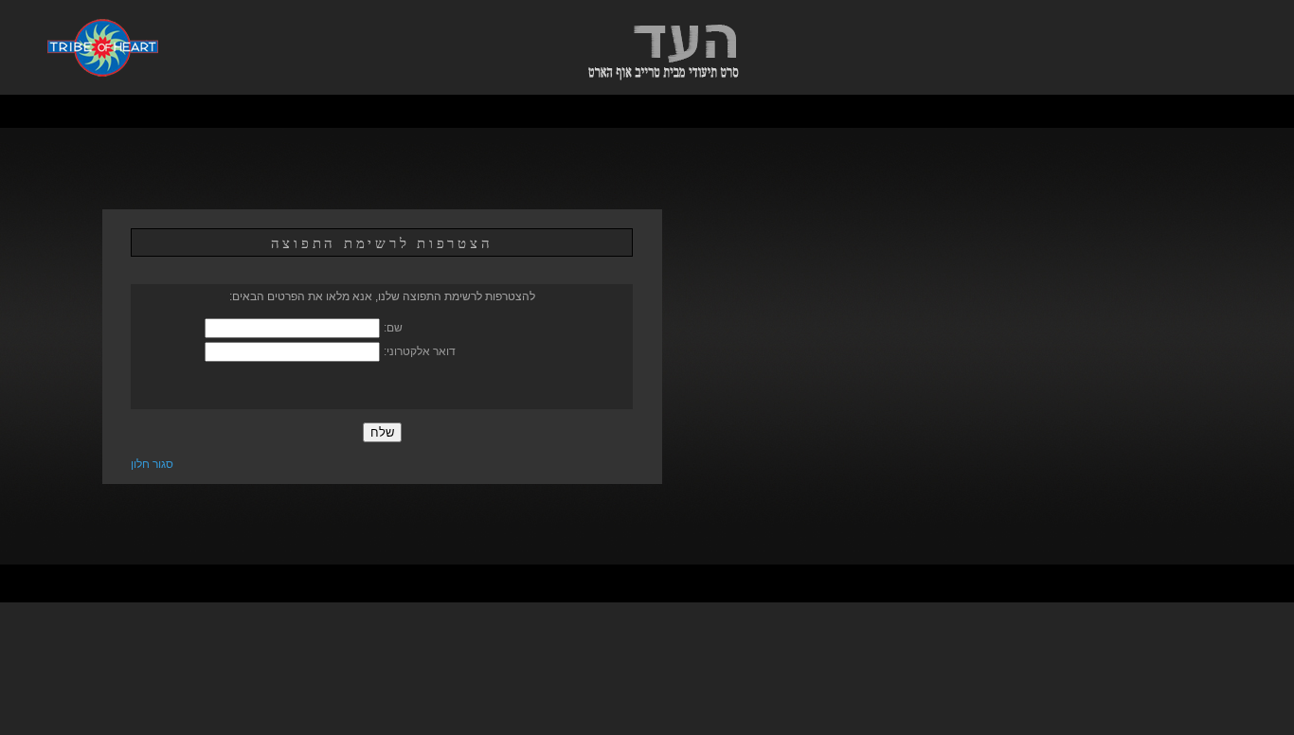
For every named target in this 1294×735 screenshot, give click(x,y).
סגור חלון (152, 464)
